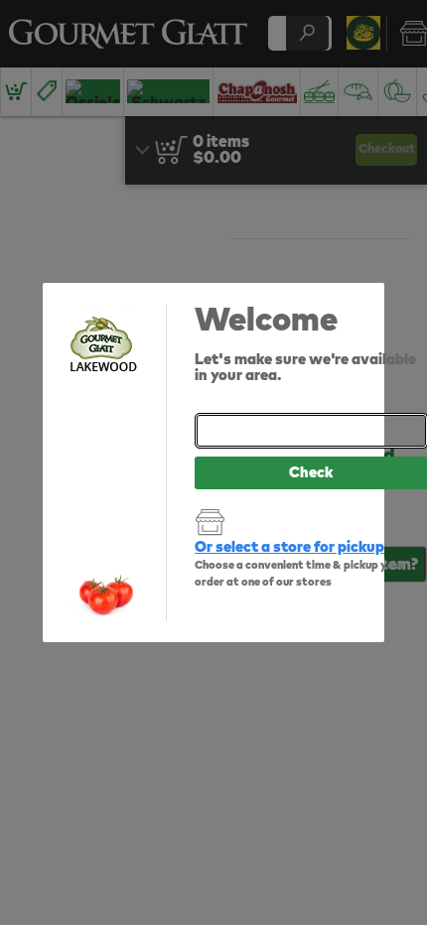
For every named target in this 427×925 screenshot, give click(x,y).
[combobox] (311, 431)
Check (311, 472)
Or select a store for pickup (289, 547)
